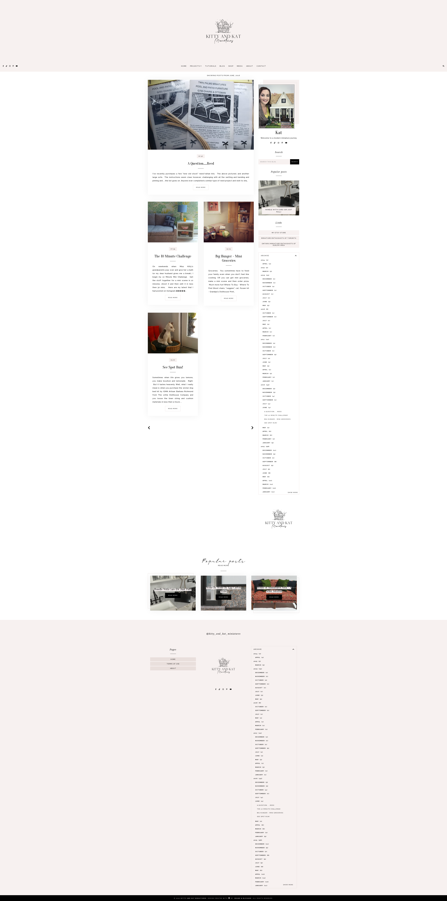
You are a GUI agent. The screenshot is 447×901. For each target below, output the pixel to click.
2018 (264, 309)
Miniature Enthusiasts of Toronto (278, 238)
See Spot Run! (173, 367)
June (266, 301)
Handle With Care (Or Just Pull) (278, 211)
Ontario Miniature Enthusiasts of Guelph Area (279, 244)
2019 (265, 275)
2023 (264, 267)
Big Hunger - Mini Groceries (228, 258)
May (266, 305)
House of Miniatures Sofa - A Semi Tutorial (274, 589)
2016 (265, 385)
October (268, 286)
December (269, 279)
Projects (195, 66)
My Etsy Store (279, 233)
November (269, 283)
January (268, 381)
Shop (230, 66)
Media (240, 66)
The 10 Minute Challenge (172, 256)
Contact (261, 66)
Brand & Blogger (243, 898)
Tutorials (210, 66)
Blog (222, 66)
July (266, 298)
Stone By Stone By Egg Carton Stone (223, 589)
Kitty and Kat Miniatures (193, 898)
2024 (264, 260)
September (269, 290)
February (268, 336)
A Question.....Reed (201, 163)
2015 (265, 446)
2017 (264, 339)
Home (184, 66)
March (267, 271)
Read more (201, 187)
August (268, 294)
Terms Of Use (173, 664)
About (249, 66)
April (266, 264)
